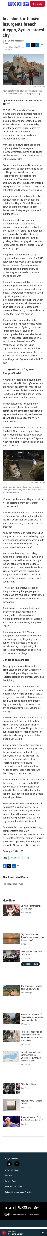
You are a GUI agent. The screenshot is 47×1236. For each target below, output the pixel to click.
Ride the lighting (28, 1084)
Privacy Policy (10, 1181)
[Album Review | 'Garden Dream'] (11, 1105)
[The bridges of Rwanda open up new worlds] (11, 990)
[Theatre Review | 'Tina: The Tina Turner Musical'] (11, 1121)
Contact (8, 1175)
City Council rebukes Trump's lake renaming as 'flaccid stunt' (32, 937)
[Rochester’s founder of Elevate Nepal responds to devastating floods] (11, 1018)
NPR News (15, 858)
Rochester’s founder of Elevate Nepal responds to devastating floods (32, 1017)
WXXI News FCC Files (13, 1187)
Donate (38, 4)
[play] (4, 1232)
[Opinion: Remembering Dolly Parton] (11, 910)
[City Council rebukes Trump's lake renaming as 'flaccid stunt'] (11, 938)
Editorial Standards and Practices (19, 1192)
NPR (29, 858)
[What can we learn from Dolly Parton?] (11, 956)
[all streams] (43, 1232)
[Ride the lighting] (11, 1088)
